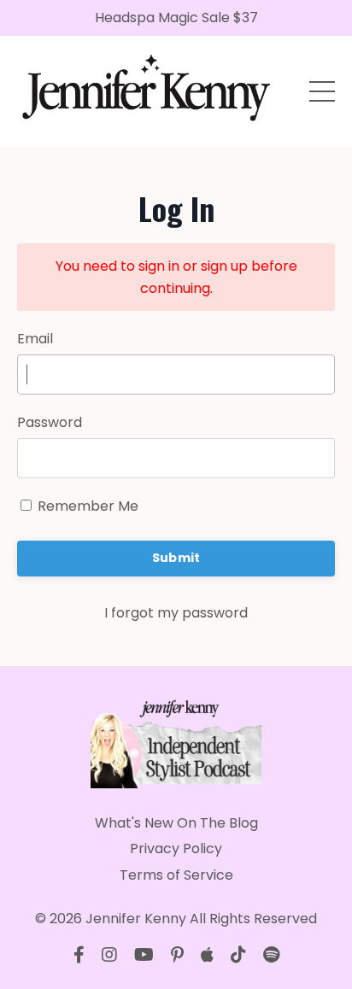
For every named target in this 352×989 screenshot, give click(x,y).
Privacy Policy (176, 848)
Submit (176, 557)
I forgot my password (176, 613)
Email (35, 338)
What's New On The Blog (176, 823)
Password (49, 422)
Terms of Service (176, 875)
